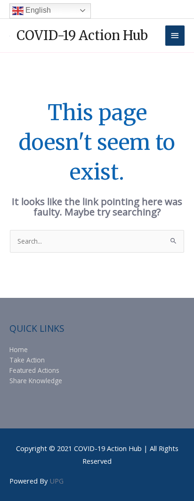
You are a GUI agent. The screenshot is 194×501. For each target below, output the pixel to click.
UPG (56, 480)
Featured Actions (34, 370)
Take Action (27, 359)
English (37, 10)
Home (18, 349)
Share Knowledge (35, 380)
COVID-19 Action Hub (82, 35)
